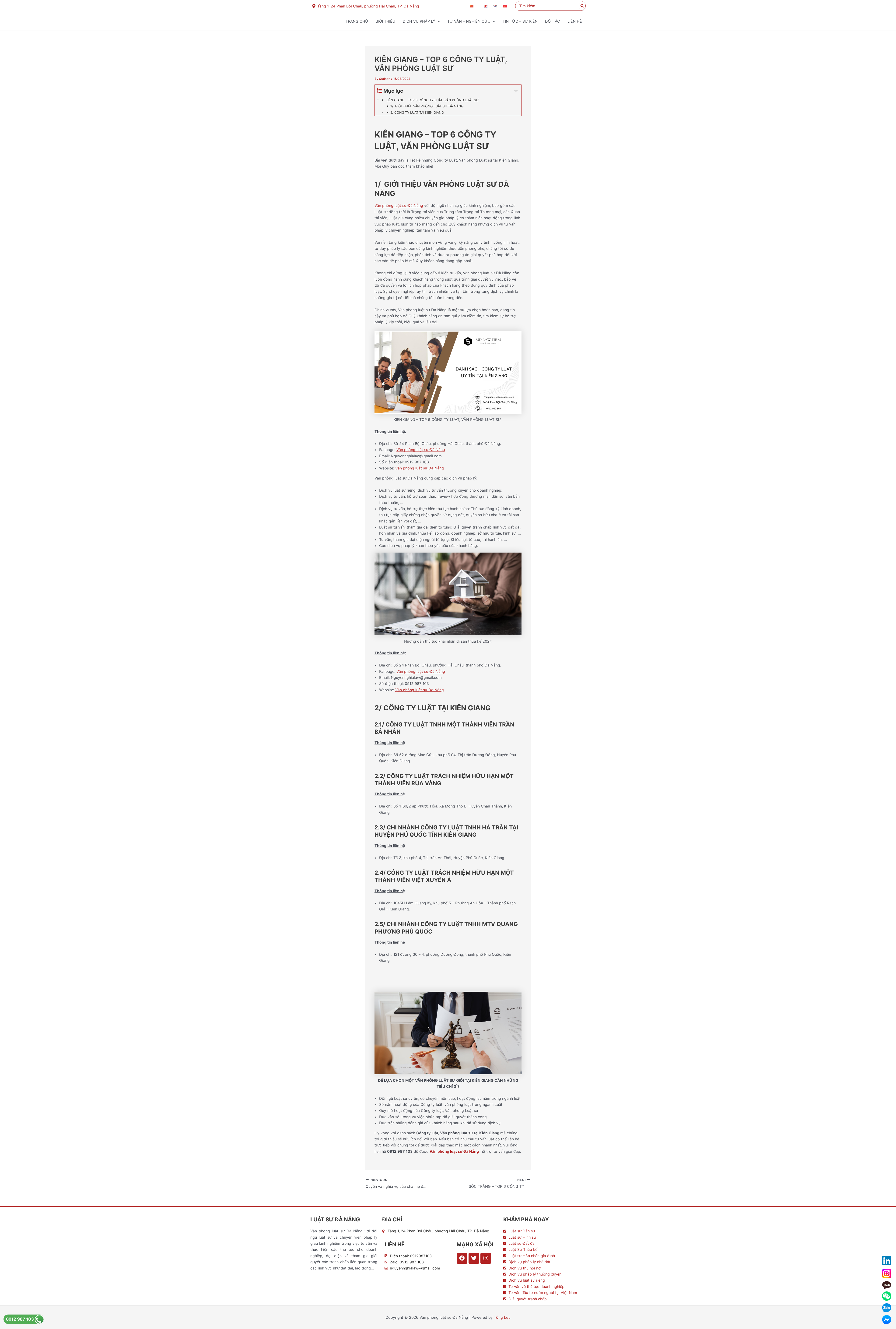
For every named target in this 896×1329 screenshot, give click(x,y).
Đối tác (552, 21)
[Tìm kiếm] (582, 6)
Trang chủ (357, 21)
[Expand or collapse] (516, 91)
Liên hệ (574, 21)
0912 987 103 (20, 1319)
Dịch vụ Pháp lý (419, 21)
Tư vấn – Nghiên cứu (468, 21)
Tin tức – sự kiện (520, 21)
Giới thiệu (385, 21)
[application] (437, 21)
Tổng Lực (502, 1317)
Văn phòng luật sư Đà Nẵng (398, 205)
